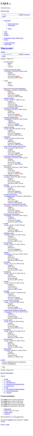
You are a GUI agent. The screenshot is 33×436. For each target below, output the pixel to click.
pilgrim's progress (9, 98)
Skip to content (5, 11)
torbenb (17, 124)
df (6, 148)
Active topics (8, 44)
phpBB (10, 420)
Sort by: (16, 362)
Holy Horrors (8, 165)
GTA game (16, 417)
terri (7, 100)
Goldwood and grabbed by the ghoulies (15, 310)
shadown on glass (9, 127)
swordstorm (7, 329)
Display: (4, 362)
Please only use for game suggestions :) (15, 88)
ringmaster (7, 137)
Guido (8, 234)
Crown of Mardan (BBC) (11, 108)
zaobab (6, 223)
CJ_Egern (17, 162)
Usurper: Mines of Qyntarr (11, 175)
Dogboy (6, 252)
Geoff (7, 186)
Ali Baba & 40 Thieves (10, 194)
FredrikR (8, 215)
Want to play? (7, 48)
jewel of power (8, 339)
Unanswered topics (9, 42)
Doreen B (8, 119)
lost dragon (7, 271)
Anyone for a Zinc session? (11, 214)
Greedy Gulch (8, 320)
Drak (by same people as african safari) (15, 146)
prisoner (6, 281)
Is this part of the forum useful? (12, 156)
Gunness (8, 71)
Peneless (6, 185)
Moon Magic (7, 349)
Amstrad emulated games (11, 117)
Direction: (5, 364)
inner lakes (7, 262)
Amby (7, 177)
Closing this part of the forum (12, 69)
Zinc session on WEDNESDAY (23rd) (15, 204)
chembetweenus (10, 196)
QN (16, 355)
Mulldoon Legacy (9, 233)
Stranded (6, 291)
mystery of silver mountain (11, 300)
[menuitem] (13, 24)
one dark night (8, 243)
